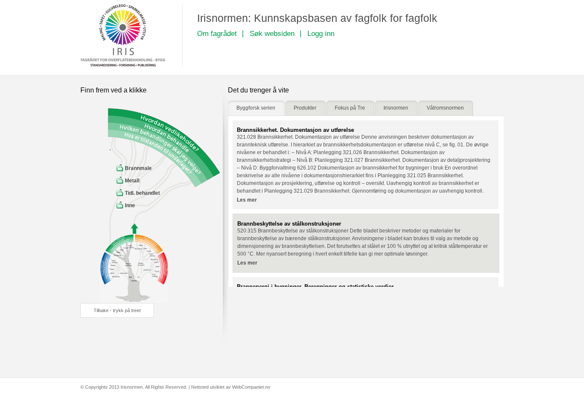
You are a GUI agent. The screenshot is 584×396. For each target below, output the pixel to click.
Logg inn (320, 34)
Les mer (247, 200)
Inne (130, 205)
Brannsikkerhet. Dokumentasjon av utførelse (295, 130)
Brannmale (138, 168)
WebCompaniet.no (251, 387)
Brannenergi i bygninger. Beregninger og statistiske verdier (315, 286)
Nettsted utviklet (207, 387)
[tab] (256, 108)
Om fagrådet (217, 34)
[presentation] (256, 108)
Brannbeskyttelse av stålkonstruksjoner (289, 223)
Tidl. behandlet (142, 193)
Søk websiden (272, 34)
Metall (132, 181)
